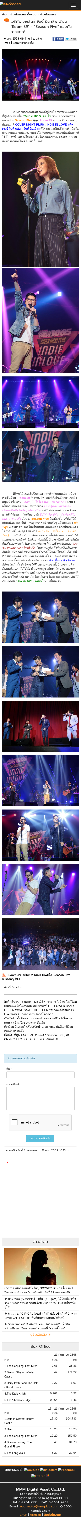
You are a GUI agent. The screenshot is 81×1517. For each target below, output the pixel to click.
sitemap (35, 1515)
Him (9, 1429)
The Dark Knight (16, 1393)
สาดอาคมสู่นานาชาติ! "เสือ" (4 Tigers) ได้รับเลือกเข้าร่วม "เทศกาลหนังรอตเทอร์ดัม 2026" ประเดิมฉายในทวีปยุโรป (40, 1303)
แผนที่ (23, 1515)
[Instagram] (48, 1470)
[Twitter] (38, 1476)
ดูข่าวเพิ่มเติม (39, 1335)
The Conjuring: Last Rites (22, 1366)
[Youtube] (31, 1470)
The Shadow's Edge (19, 1400)
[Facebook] (66, 1470)
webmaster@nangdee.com (38, 1506)
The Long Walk (16, 1453)
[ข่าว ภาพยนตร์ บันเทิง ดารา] (11, 3)
